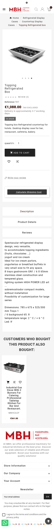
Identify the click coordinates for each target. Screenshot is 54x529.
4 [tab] (31, 78)
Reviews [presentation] (27, 232)
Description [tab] (27, 211)
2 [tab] (25, 78)
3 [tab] (28, 78)
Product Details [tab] (27, 222)
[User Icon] (42, 9)
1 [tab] (22, 78)
